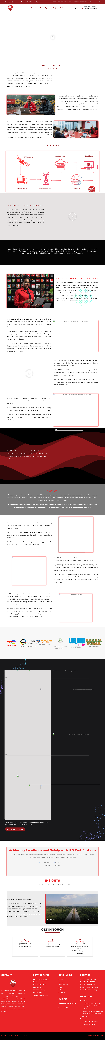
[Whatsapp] (69, 1007)
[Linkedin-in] (96, 1)
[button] (72, 217)
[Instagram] (99, 1)
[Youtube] (67, 1007)
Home (25, 8)
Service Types (44, 8)
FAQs (54, 8)
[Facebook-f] (93, 1)
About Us (33, 8)
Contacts (63, 8)
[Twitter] (90, 1)
